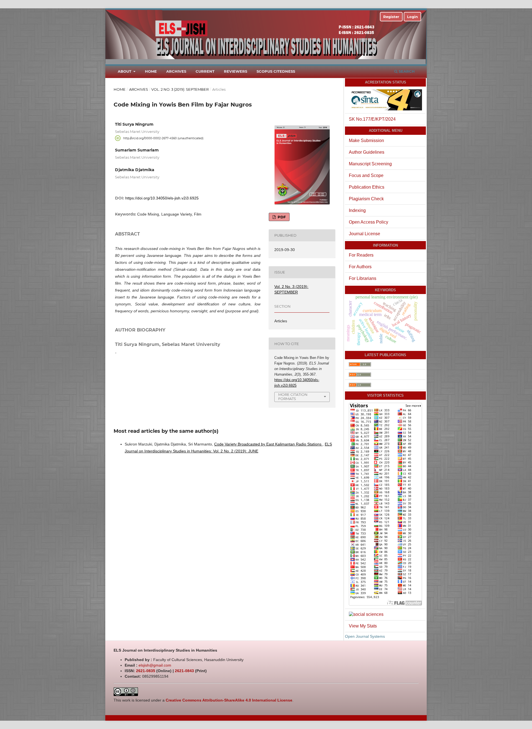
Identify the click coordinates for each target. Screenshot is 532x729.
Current (205, 71)
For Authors (360, 266)
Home (151, 71)
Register (391, 16)
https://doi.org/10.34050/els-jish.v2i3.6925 (162, 198)
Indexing (357, 210)
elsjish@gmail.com (155, 665)
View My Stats (363, 626)
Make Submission (366, 140)
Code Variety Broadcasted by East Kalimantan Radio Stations (268, 444)
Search (406, 71)
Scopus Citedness (276, 71)
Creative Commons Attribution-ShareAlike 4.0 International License (229, 700)
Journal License (364, 233)
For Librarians (362, 278)
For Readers (361, 255)
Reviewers (235, 71)
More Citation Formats (293, 396)
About (125, 71)
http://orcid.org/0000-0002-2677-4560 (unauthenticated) (163, 138)
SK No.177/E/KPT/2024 (372, 119)
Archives (176, 71)
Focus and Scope (366, 175)
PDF (281, 217)
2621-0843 (184, 671)
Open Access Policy (368, 222)
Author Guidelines (366, 152)
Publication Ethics (366, 187)
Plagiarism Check (366, 198)
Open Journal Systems (365, 636)
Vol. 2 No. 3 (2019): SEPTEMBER (180, 89)
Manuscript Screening (370, 163)
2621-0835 (145, 671)
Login (412, 16)
